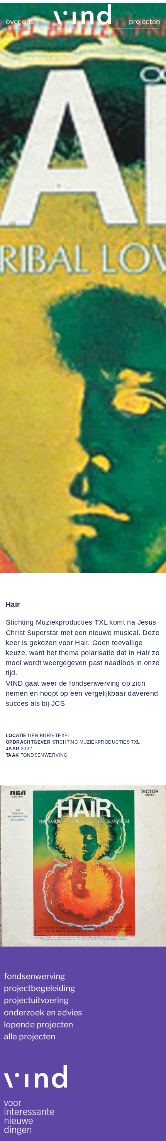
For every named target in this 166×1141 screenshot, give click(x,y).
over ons (20, 21)
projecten (144, 21)
